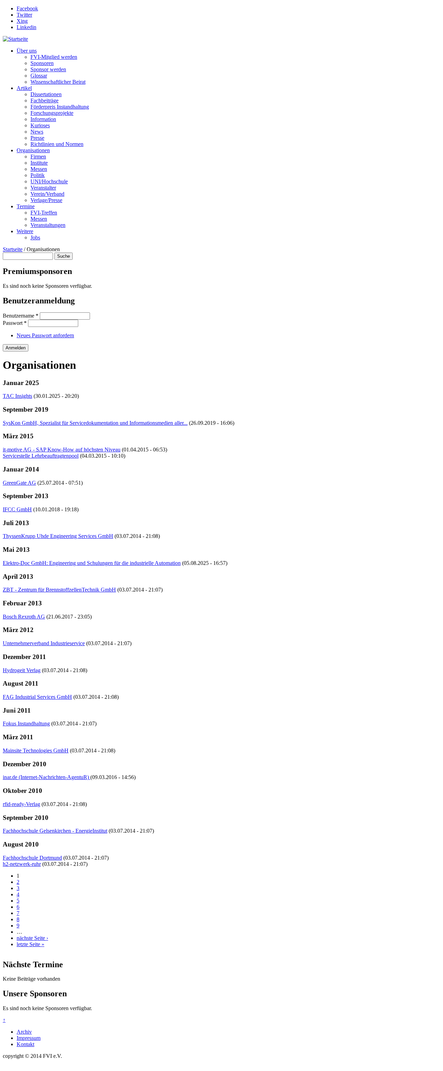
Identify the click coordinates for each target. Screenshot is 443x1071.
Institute (39, 163)
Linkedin (26, 27)
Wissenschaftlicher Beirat (57, 82)
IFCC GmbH (17, 509)
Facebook (27, 8)
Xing (22, 21)
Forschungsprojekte (51, 113)
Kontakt (25, 1044)
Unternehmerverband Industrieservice (44, 643)
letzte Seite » (30, 944)
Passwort (15, 323)
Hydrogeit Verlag (21, 670)
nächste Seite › (32, 938)
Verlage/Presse (46, 200)
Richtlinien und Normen (56, 144)
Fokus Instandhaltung (26, 723)
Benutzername (20, 316)
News (36, 132)
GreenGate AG (19, 483)
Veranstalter (43, 188)
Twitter (24, 15)
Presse (37, 138)
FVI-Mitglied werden (53, 57)
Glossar (38, 76)
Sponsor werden (48, 69)
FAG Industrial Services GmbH (37, 697)
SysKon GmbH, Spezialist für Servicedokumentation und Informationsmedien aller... (95, 423)
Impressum (28, 1038)
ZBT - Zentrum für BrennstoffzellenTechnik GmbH (59, 590)
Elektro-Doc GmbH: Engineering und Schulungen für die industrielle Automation (92, 563)
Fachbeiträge (44, 100)
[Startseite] (15, 39)
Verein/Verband (47, 194)
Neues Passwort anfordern (45, 335)
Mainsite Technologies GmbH (36, 750)
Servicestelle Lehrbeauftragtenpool (41, 456)
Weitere (25, 231)
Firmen (38, 156)
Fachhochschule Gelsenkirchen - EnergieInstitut (55, 831)
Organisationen (33, 150)
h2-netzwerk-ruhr (22, 864)
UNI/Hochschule (49, 181)
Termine (26, 206)
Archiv (24, 1032)
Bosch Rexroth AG (24, 617)
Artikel (24, 88)
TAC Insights (17, 396)
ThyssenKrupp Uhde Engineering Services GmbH (58, 536)
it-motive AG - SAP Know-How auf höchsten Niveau (61, 449)
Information (43, 119)
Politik (37, 175)
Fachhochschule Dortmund (32, 858)
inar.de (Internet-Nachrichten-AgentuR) (46, 777)
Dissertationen (46, 94)
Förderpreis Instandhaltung (59, 107)
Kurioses (40, 125)
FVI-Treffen (43, 213)
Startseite (12, 249)
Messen (38, 169)
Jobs (35, 237)
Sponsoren (42, 63)
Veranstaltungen (47, 225)
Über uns (27, 51)
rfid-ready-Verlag (21, 804)
